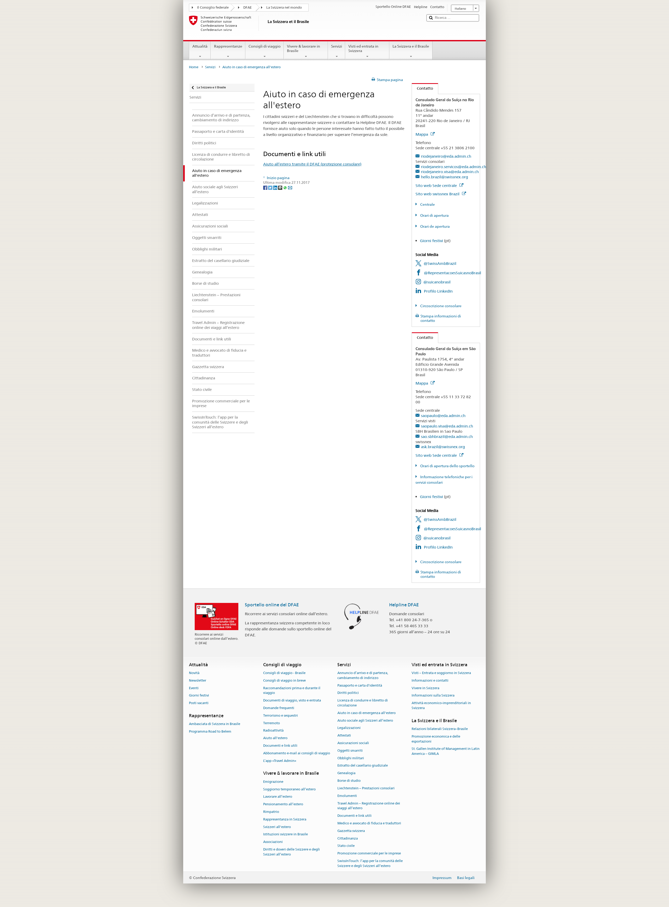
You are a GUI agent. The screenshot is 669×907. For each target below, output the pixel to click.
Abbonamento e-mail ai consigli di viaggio (296, 753)
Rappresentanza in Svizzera (284, 819)
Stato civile (346, 846)
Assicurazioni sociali (353, 743)
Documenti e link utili (280, 746)
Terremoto (271, 723)
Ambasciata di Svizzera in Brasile (214, 724)
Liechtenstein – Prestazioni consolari (366, 788)
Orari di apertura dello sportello (447, 466)
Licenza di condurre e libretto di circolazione (362, 702)
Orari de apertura (434, 226)
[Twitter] (270, 187)
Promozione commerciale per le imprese (369, 853)
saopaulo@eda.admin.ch (443, 415)
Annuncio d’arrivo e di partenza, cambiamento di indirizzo (362, 675)
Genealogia (346, 773)
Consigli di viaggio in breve (284, 680)
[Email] (290, 187)
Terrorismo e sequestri (280, 715)
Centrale (427, 204)
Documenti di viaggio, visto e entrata (292, 700)
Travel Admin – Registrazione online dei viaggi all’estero (368, 805)
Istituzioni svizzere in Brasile (285, 834)
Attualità (199, 46)
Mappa (422, 134)
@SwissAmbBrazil (440, 263)
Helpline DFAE (404, 604)
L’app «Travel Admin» (279, 761)
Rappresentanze (228, 46)
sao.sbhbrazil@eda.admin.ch (447, 436)
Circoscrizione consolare (440, 306)
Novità (194, 673)
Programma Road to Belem (210, 731)
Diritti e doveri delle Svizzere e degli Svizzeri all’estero (291, 851)
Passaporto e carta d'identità (359, 685)
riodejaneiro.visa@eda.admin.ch (450, 171)
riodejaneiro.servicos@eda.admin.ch (453, 166)
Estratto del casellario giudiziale (362, 766)
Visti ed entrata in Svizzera (363, 48)
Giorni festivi (431, 240)
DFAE (247, 7)
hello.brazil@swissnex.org (444, 176)
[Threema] (280, 187)
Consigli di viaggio (265, 46)
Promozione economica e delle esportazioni (436, 738)
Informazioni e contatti (430, 680)
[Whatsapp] (285, 187)
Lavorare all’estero (277, 797)
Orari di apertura (434, 215)
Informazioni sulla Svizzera (433, 696)
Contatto (422, 88)
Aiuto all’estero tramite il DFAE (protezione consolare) (312, 164)
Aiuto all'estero (275, 738)
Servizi (336, 46)
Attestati (344, 735)
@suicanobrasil (437, 281)
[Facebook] (265, 187)
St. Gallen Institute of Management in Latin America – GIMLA (446, 751)
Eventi (194, 688)
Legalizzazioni (349, 728)
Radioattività (273, 731)
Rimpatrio (271, 812)
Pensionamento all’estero (283, 804)
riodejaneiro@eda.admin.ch (446, 156)
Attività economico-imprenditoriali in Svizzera (441, 705)
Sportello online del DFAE (272, 604)
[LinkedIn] (275, 187)
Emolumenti (347, 796)
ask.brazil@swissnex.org (443, 446)
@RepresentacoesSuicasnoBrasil (452, 272)
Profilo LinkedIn (438, 291)
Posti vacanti (199, 703)
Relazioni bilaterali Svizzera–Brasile (440, 729)
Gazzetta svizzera (351, 831)
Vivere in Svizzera (425, 688)
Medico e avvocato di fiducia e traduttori (369, 823)
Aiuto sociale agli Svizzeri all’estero (365, 720)
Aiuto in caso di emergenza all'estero (366, 713)
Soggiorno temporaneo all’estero (289, 789)
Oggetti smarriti (350, 750)
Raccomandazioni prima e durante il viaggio (291, 690)
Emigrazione (273, 782)
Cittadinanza (347, 838)
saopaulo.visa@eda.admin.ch (447, 426)
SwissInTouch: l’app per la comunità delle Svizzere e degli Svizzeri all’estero (370, 863)
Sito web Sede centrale (437, 185)
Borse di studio (349, 781)
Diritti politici (348, 693)
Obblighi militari (350, 758)
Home (193, 67)
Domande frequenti (278, 708)
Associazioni (273, 842)
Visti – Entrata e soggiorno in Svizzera (441, 673)
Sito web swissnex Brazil (438, 193)
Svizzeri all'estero (277, 827)
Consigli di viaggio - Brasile (284, 673)
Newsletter (197, 680)
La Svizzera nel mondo (284, 7)
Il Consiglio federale (213, 7)
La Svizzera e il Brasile (411, 46)
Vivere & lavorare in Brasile (303, 48)
